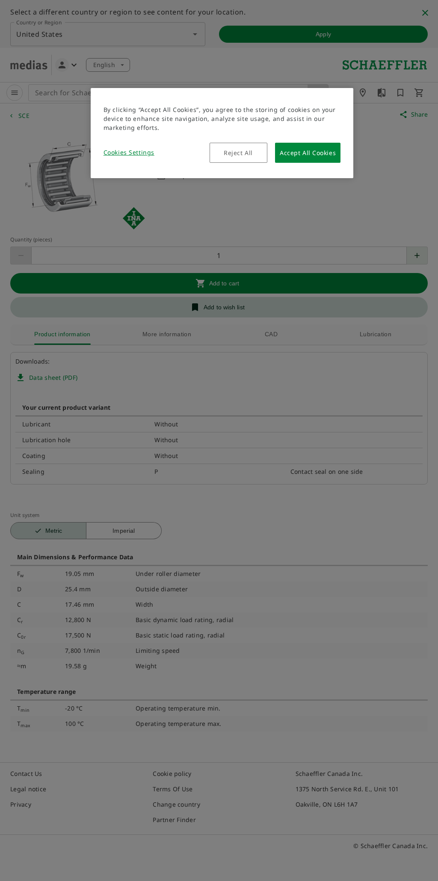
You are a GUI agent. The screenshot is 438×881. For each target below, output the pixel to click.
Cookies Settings (129, 152)
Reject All (238, 153)
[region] (222, 133)
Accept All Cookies (308, 153)
